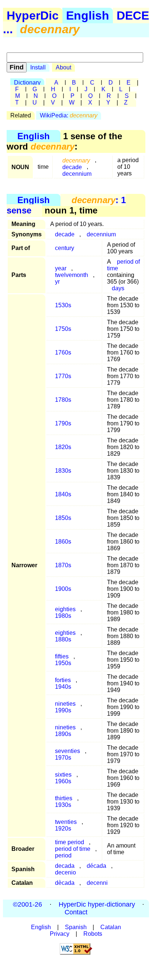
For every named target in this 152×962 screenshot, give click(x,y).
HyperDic (33, 15)
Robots (92, 934)
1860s (63, 541)
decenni (97, 883)
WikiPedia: (68, 115)
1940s (63, 687)
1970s (63, 757)
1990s (63, 710)
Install (38, 67)
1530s (63, 305)
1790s (63, 423)
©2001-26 (27, 904)
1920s (63, 828)
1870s (63, 565)
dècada (65, 883)
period (63, 855)
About (63, 67)
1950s (63, 663)
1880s (63, 639)
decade (65, 234)
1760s (63, 352)
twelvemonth (71, 275)
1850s (63, 518)
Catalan (110, 927)
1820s (63, 447)
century (64, 248)
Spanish (76, 927)
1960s (63, 781)
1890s (63, 734)
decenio (65, 872)
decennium (76, 173)
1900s (63, 589)
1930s (63, 805)
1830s (63, 471)
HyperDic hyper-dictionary (97, 904)
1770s (63, 376)
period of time (123, 265)
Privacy (59, 934)
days (118, 288)
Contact (76, 912)
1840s (63, 494)
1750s (63, 329)
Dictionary (27, 82)
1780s (63, 400)
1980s (63, 616)
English (87, 15)
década (96, 866)
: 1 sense (66, 205)
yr (57, 281)
